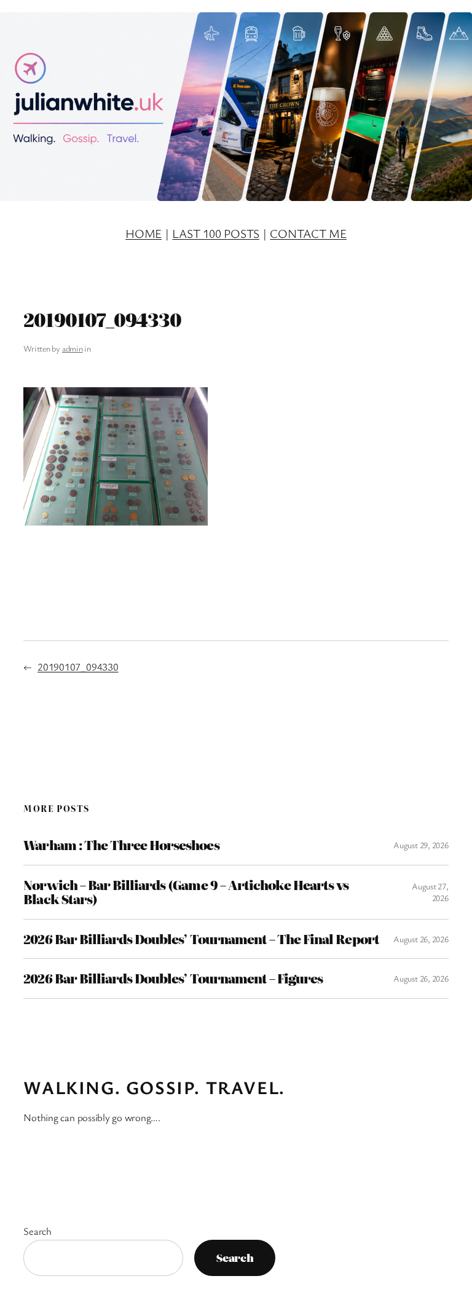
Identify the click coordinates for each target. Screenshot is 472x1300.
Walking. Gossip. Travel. (154, 1087)
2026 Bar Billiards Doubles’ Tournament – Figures (173, 978)
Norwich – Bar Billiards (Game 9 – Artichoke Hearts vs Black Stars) (185, 892)
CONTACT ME (308, 233)
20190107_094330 (77, 667)
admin (72, 348)
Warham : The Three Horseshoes (121, 845)
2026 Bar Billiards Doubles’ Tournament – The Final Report (201, 939)
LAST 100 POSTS (215, 233)
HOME (143, 233)
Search (37, 1231)
